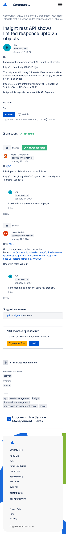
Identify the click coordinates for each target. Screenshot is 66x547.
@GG (8, 166)
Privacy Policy (16, 509)
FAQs (12, 461)
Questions (57, 15)
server (43, 406)
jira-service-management (17, 402)
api (5, 398)
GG (15, 45)
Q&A (19, 15)
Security (13, 518)
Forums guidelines (18, 466)
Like (10, 208)
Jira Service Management (37, 15)
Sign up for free (17, 343)
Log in (8, 315)
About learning (16, 476)
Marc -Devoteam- (20, 154)
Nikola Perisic (18, 232)
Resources (14, 481)
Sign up (18, 315)
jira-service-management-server (20, 406)
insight (35, 398)
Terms (12, 514)
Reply (6, 213)
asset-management (20, 398)
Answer (9, 114)
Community (21, 4)
